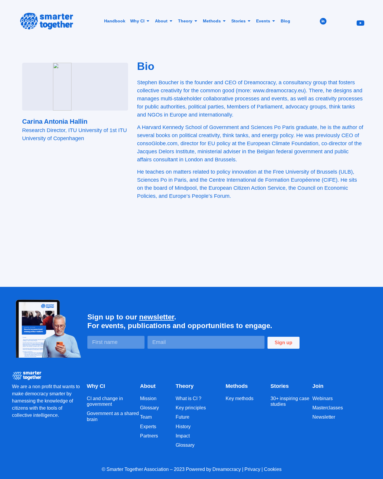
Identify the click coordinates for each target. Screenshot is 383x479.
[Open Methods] (224, 21)
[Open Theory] (196, 21)
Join (317, 386)
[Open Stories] (249, 21)
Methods (237, 386)
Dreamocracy (226, 469)
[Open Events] (274, 21)
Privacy (252, 469)
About (148, 386)
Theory (185, 386)
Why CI (96, 386)
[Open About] (171, 21)
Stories (279, 386)
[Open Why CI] (148, 21)
